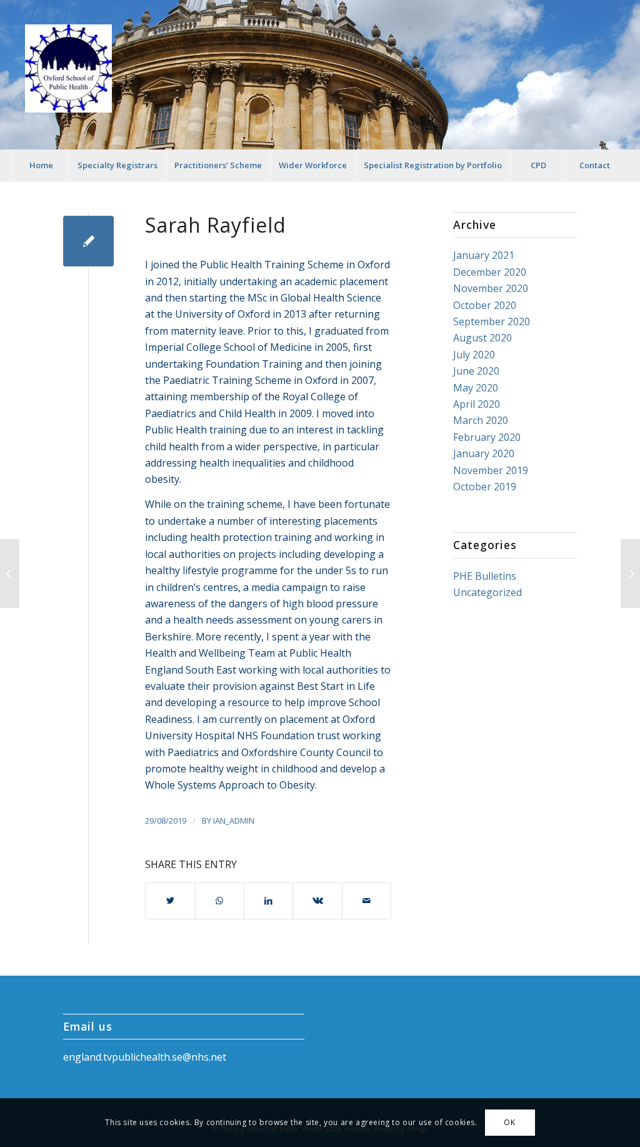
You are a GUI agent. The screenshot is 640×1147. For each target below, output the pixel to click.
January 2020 (483, 453)
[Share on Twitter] (170, 900)
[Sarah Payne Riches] (630, 573)
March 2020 (480, 420)
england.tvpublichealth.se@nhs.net (144, 1057)
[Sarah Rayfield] (88, 241)
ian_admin (233, 820)
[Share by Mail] (366, 900)
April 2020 (476, 404)
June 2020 (476, 371)
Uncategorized (487, 592)
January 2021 (483, 255)
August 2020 (482, 338)
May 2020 (475, 388)
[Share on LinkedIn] (268, 900)
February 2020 (487, 437)
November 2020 (490, 288)
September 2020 (491, 321)
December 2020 (489, 272)
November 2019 (490, 470)
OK (509, 1122)
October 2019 (484, 486)
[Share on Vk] (317, 900)
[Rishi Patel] (9, 573)
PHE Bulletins (484, 576)
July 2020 (474, 354)
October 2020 (484, 305)
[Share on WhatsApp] (220, 900)
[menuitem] (40, 165)
